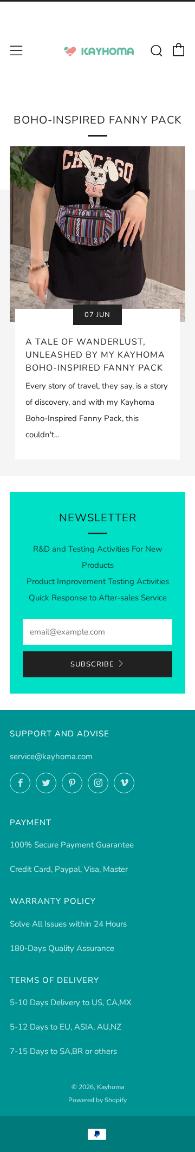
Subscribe (92, 664)
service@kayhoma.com (51, 756)
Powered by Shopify (97, 1100)
